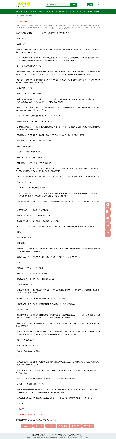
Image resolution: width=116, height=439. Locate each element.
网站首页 (19, 11)
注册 (98, 5)
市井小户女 (55, 29)
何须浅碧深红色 (63, 29)
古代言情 (33, 11)
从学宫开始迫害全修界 (33, 25)
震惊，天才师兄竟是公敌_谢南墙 (71, 25)
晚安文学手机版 (41, 435)
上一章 (27, 426)
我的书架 (96, 11)
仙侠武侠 (68, 11)
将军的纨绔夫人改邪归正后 (63, 27)
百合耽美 (47, 11)
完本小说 (82, 11)
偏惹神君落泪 (29, 15)
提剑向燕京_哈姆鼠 (86, 25)
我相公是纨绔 (33, 27)
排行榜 (90, 11)
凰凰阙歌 (24, 25)
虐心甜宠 (61, 11)
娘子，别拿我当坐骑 (86, 27)
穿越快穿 (40, 11)
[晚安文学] (24, 4)
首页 (17, 15)
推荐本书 (77, 426)
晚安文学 (29, 33)
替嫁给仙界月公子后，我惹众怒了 (46, 27)
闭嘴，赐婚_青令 (75, 27)
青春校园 (26, 11)
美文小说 (75, 11)
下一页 (49, 426)
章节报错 (89, 426)
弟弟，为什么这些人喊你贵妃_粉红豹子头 (51, 25)
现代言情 (54, 11)
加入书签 (64, 426)
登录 (90, 5)
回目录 (40, 426)
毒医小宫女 (26, 27)
